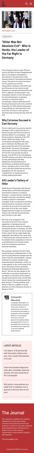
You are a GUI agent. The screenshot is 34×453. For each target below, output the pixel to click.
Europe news (7, 36)
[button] (26, 3)
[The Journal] (3, 3)
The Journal (23, 449)
